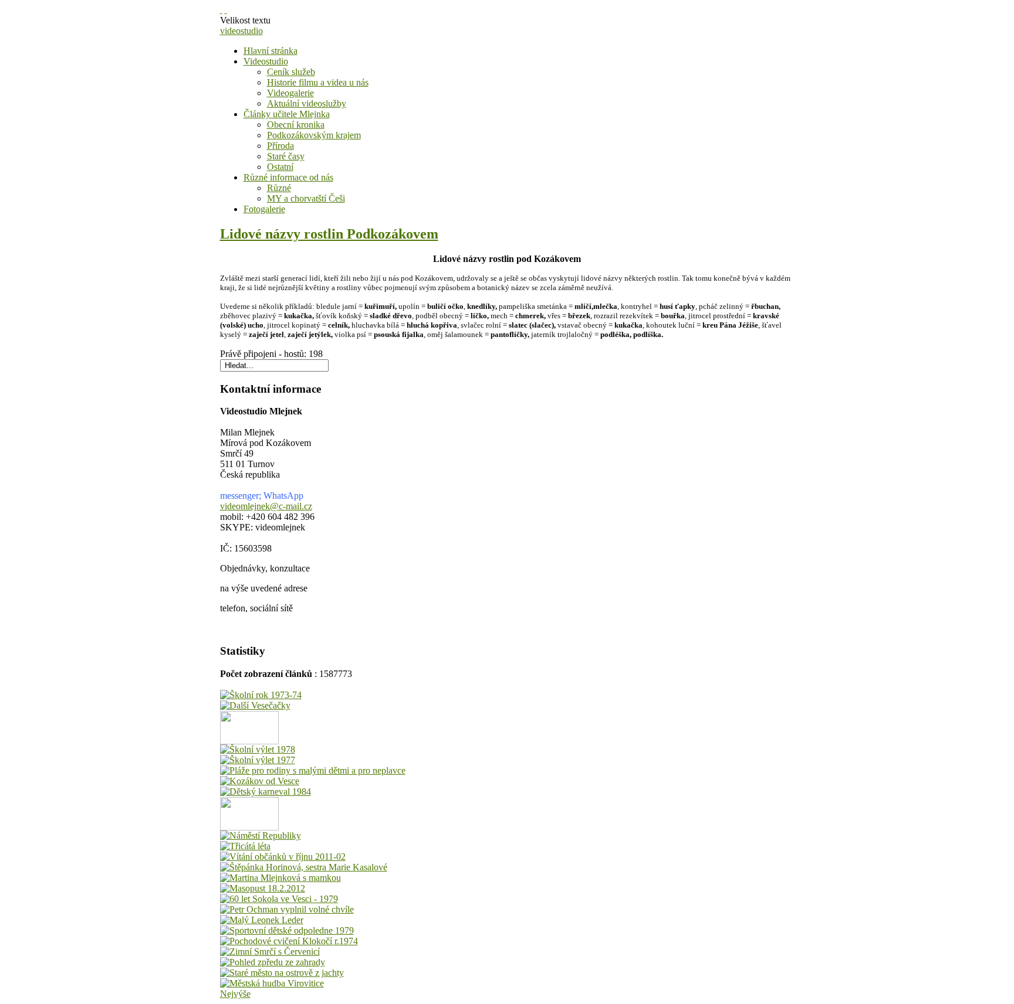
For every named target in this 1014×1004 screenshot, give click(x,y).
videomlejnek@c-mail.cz (266, 506)
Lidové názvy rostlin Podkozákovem (329, 233)
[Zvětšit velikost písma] (221, 10)
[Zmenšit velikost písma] (226, 10)
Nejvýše (235, 994)
